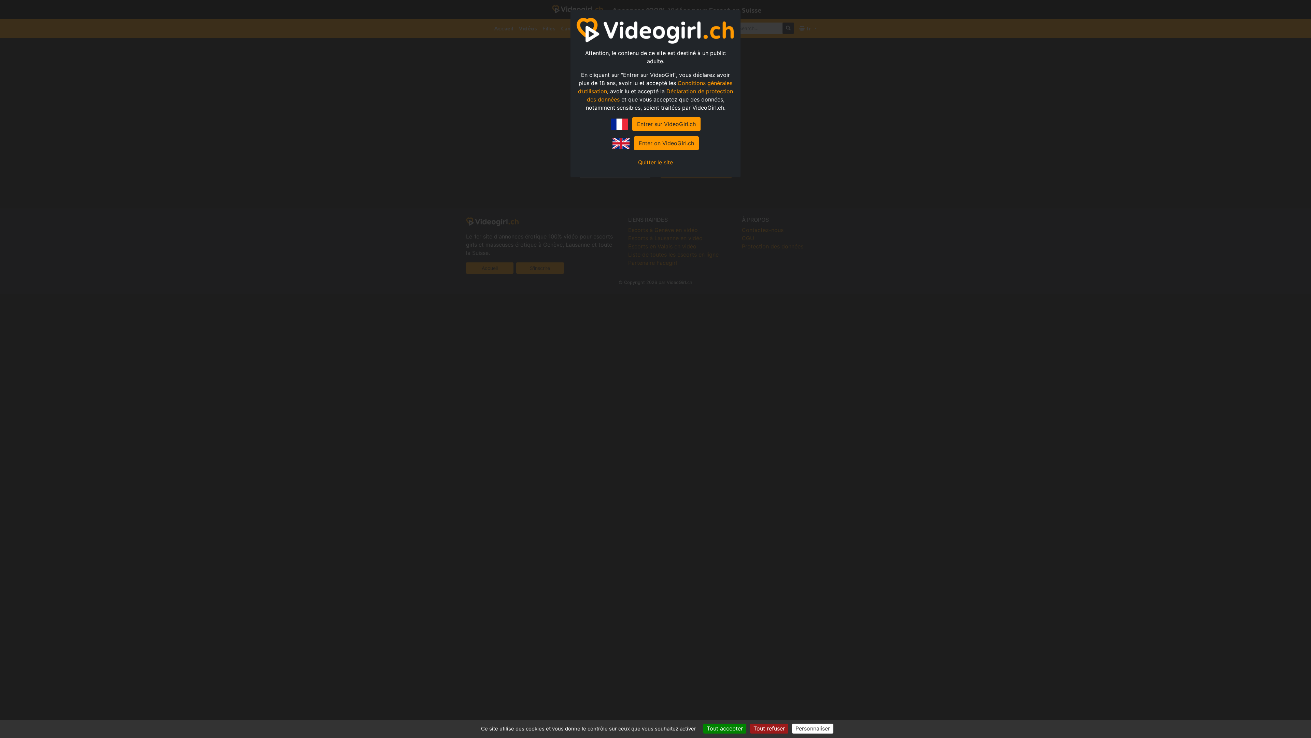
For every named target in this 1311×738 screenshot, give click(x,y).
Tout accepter (725, 728)
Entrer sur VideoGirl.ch (666, 124)
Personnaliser (812, 728)
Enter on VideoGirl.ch (666, 143)
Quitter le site (655, 162)
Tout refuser (769, 728)
